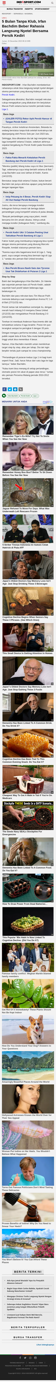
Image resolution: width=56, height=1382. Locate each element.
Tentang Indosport (17, 1363)
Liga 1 (5, 109)
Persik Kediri (8, 95)
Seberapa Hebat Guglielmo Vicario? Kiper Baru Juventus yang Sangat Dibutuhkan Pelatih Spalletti (27, 1307)
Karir (41, 1363)
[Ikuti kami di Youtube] (35, 1358)
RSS (35, 1369)
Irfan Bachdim (13, 396)
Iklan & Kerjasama (23, 1369)
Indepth (29, 9)
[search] (52, 3)
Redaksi (32, 1363)
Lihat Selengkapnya (45, 1344)
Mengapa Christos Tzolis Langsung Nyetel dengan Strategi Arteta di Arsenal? (29, 1297)
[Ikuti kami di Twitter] (25, 1358)
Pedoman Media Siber (13, 1366)
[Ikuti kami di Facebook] (20, 1358)
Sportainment (42, 9)
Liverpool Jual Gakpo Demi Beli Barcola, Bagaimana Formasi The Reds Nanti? (24, 1316)
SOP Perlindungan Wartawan (36, 1366)
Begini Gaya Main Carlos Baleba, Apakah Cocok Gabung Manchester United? (28, 1289)
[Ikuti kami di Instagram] (30, 1358)
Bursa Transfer (15, 9)
